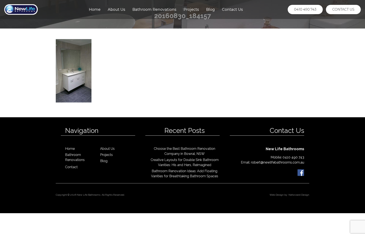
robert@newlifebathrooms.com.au (277, 162)
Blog (210, 9)
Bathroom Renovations (154, 9)
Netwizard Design (299, 194)
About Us (116, 9)
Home (95, 9)
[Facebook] (300, 172)
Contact (71, 167)
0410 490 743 (305, 9)
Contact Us (232, 9)
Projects (191, 9)
